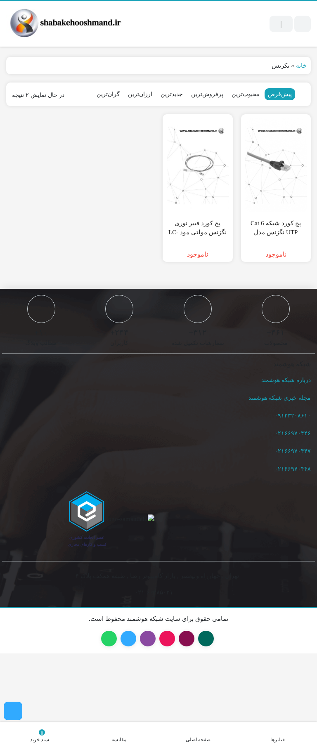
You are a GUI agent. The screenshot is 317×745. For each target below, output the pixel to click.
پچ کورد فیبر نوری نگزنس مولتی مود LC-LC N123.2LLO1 (197, 232)
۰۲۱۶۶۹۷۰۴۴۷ (294, 451)
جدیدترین (172, 94)
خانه (301, 65)
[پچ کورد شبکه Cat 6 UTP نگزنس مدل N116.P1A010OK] (276, 165)
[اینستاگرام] (13, 711)
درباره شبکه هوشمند (287, 380)
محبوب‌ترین (245, 94)
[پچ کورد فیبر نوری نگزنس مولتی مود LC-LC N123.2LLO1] (198, 165)
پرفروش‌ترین (207, 94)
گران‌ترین (111, 94)
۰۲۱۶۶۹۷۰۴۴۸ (294, 469)
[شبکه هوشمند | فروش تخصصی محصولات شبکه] (64, 24)
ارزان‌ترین (141, 94)
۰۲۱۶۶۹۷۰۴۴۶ (294, 433)
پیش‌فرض (279, 94)
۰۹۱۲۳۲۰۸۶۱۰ (295, 416)
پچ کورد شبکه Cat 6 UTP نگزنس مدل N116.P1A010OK (276, 232)
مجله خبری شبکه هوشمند (281, 398)
